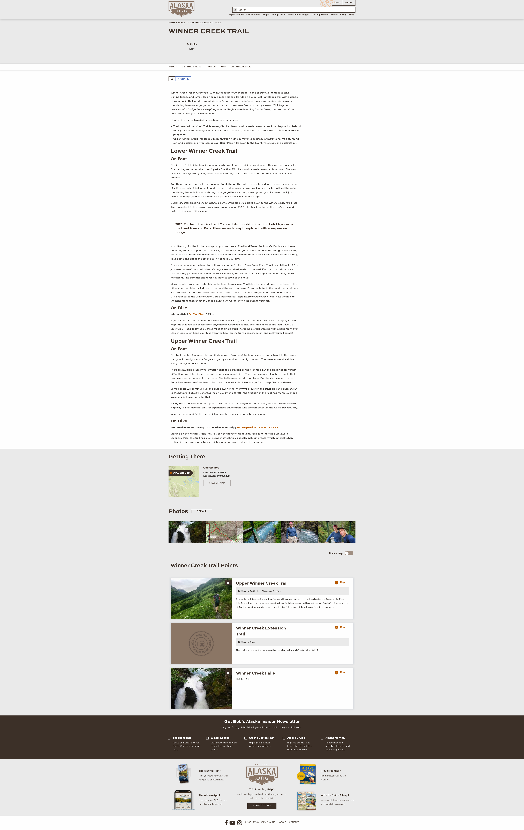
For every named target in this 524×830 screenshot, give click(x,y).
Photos (211, 67)
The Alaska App (209, 795)
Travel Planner (330, 771)
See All (201, 511)
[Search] (235, 10)
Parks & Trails (177, 23)
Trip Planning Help (261, 789)
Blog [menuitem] (351, 15)
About (337, 3)
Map (223, 67)
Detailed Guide (241, 67)
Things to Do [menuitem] (278, 15)
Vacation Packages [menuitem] (298, 15)
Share (184, 79)
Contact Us (262, 805)
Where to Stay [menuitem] (338, 15)
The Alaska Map (209, 771)
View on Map (217, 483)
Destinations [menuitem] (253, 15)
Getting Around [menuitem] (320, 15)
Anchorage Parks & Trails (205, 23)
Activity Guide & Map (334, 795)
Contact (349, 3)
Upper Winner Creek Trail (262, 583)
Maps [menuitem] (266, 15)
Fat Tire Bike (196, 314)
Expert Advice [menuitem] (236, 15)
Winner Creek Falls (255, 673)
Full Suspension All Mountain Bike (257, 427)
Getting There (191, 67)
